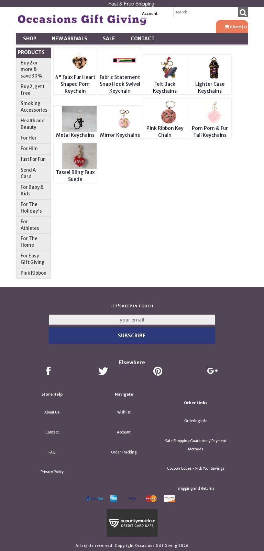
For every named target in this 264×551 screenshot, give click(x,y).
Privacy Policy (52, 472)
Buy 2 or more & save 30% (31, 69)
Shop (29, 38)
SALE (109, 38)
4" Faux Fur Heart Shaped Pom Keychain (75, 84)
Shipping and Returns (195, 488)
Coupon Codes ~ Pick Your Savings (195, 468)
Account (149, 13)
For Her (29, 138)
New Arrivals (69, 38)
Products (31, 52)
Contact (143, 38)
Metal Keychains (75, 135)
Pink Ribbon (33, 273)
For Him (29, 149)
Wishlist (124, 412)
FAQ (52, 452)
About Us (51, 412)
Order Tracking (123, 452)
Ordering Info (195, 421)
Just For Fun (33, 159)
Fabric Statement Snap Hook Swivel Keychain (120, 84)
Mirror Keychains (120, 135)
